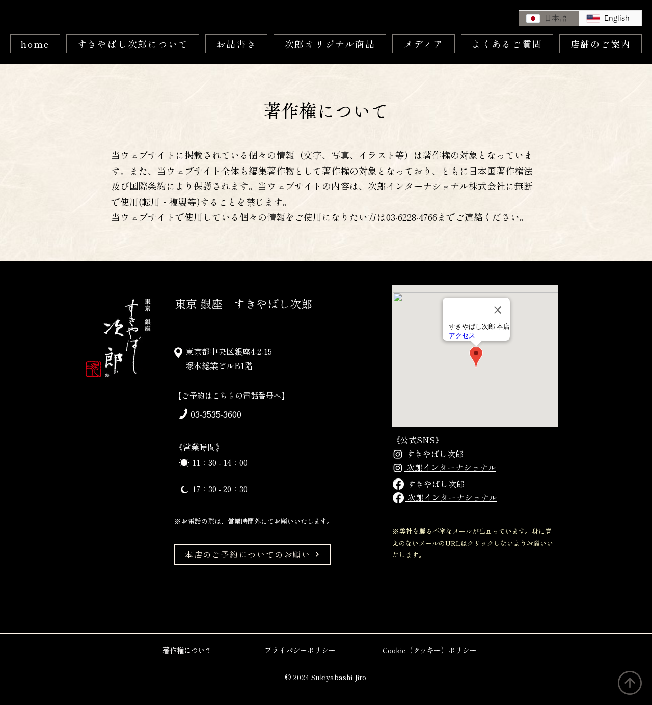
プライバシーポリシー (300, 650)
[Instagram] (397, 454)
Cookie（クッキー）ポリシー (430, 650)
